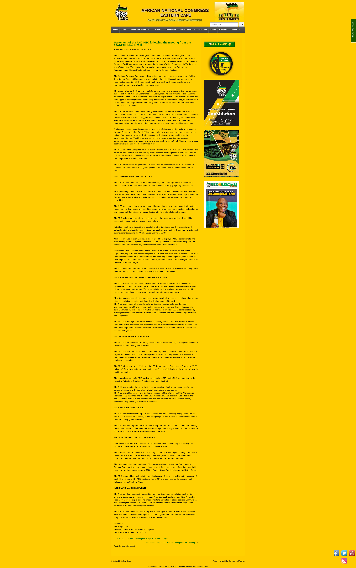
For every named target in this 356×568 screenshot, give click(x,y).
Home (115, 30)
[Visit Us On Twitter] (344, 553)
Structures (158, 30)
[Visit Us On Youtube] (352, 553)
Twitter (213, 30)
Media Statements (187, 30)
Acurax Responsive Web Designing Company (190, 566)
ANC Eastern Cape (144, 49)
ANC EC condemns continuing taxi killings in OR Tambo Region (143, 539)
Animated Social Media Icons (159, 566)
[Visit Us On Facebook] (336, 553)
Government (171, 30)
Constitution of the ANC (140, 30)
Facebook (202, 30)
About (123, 30)
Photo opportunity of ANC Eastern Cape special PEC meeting (170, 543)
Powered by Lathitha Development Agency (229, 561)
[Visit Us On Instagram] (344, 560)
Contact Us (235, 30)
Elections (223, 30)
